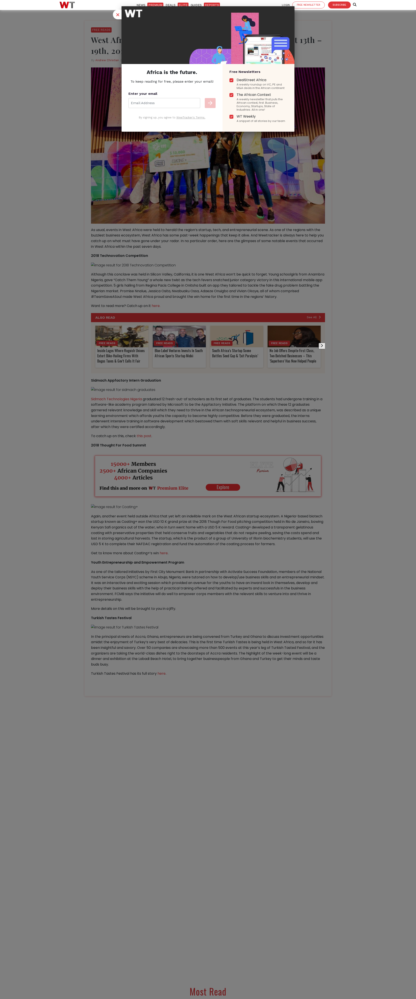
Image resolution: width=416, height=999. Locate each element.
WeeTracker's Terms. (190, 117)
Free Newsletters (244, 72)
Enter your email (142, 94)
